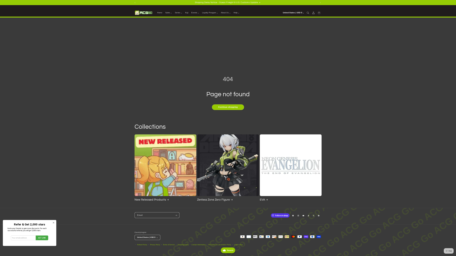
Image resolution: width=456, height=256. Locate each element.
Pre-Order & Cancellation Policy (219, 244)
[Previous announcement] (135, 2)
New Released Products (150, 199)
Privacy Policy (155, 244)
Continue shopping (228, 107)
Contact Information (199, 244)
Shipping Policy (183, 244)
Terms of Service (169, 244)
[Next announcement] (320, 2)
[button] (168, 12)
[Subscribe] (176, 215)
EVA (262, 199)
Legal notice (238, 244)
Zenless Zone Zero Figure (213, 199)
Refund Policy (142, 244)
